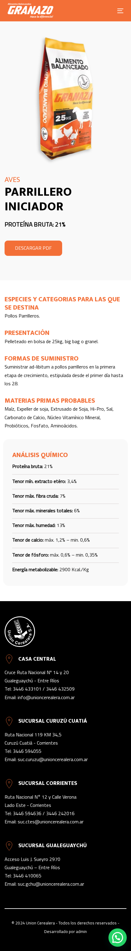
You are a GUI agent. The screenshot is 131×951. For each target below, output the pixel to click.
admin (81, 931)
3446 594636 (27, 813)
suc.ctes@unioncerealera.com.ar (50, 821)
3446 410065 (27, 875)
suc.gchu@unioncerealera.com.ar (51, 883)
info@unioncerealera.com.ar (46, 697)
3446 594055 (27, 751)
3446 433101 (27, 688)
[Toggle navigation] (104, 11)
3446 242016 (60, 813)
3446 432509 (60, 688)
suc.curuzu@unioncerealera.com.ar (53, 759)
